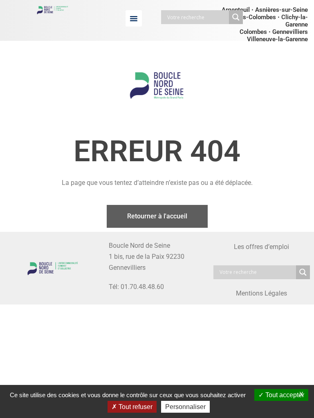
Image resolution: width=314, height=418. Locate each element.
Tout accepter (284, 394)
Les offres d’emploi (261, 247)
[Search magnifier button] (236, 17)
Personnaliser (185, 406)
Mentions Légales (261, 293)
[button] (134, 18)
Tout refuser (135, 406)
